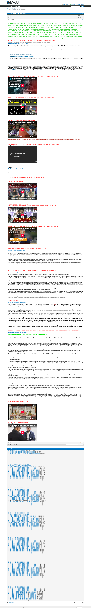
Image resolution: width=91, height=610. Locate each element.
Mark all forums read (34, 607)
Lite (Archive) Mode (27, 607)
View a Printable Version (12, 602)
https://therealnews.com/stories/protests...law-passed (17, 168)
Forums (8, 8)
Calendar (78, 4)
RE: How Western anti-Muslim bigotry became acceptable (17, 451)
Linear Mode (81, 13)
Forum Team (9, 607)
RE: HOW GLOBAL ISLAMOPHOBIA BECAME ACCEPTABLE (18, 591)
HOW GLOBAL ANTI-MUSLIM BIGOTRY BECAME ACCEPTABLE (18, 464)
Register (19, 6)
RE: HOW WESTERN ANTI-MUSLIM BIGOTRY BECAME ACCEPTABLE (19, 453)
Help (83, 4)
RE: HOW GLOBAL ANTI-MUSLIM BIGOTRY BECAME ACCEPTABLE (19, 467)
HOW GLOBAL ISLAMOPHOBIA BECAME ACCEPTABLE (16, 450)
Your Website (17, 607)
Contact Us (13, 607)
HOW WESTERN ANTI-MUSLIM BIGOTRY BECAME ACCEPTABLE (18, 455)
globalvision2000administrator (31, 451)
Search (68, 4)
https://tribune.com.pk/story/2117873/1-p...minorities (17, 272)
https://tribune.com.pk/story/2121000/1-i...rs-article (16, 250)
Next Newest (15, 444)
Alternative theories (25, 8)
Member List (73, 4)
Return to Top (22, 607)
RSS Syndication (39, 607)
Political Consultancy (13, 8)
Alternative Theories (19, 8)
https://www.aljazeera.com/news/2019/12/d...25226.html (18, 43)
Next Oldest (10, 444)
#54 (82, 19)
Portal (64, 4)
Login (16, 6)
